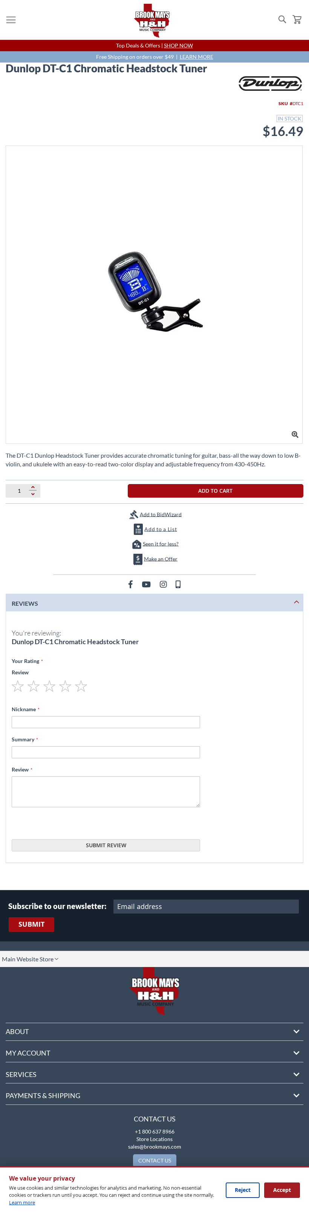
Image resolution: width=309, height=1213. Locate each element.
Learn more (22, 1202)
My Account (28, 1053)
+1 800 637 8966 (154, 1131)
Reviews (25, 603)
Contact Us (155, 1119)
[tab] (154, 602)
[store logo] (152, 21)
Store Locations (154, 1139)
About (17, 1031)
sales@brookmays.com (154, 1146)
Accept (282, 1189)
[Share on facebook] (131, 584)
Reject (243, 1189)
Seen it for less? (161, 543)
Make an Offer (160, 558)
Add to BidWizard (161, 514)
